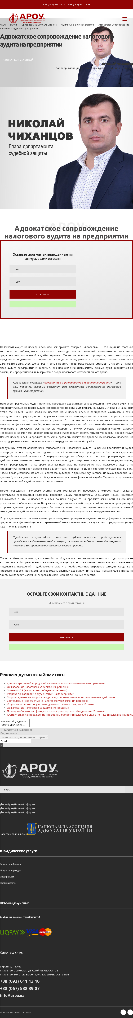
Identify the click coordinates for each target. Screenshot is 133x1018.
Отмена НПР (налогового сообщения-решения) (37, 690)
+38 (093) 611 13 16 (79, 4)
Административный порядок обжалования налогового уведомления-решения (56, 683)
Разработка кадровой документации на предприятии (40, 693)
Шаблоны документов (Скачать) (20, 916)
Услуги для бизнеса (10, 864)
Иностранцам (7, 876)
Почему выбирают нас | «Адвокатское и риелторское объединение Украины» (56, 711)
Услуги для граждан (10, 870)
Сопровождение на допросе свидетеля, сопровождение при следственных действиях (61, 697)
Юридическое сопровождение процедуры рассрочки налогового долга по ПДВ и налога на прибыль (70, 714)
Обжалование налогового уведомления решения (38, 687)
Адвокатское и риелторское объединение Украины (77, 382)
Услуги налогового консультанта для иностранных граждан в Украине (50, 704)
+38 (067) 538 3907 (54, 4)
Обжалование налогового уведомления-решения (38, 707)
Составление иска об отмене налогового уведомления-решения (47, 700)
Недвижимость (8, 883)
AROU (3, 24)
